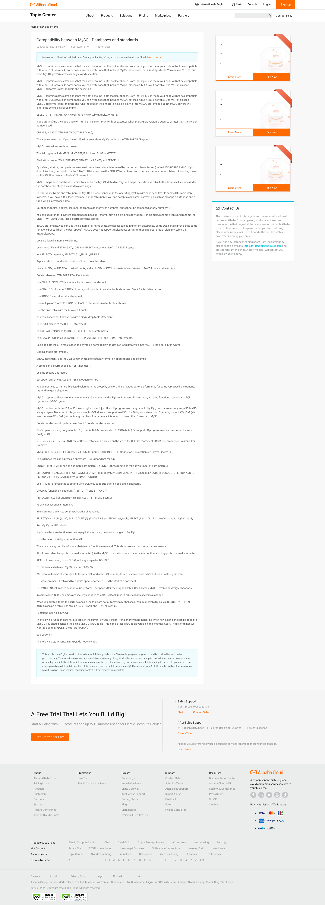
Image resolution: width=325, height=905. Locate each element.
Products (107, 15)
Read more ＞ (154, 57)
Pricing (143, 15)
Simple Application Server (92, 783)
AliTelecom (170, 882)
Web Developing (169, 854)
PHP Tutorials (213, 854)
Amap (181, 882)
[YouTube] (277, 795)
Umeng (200, 882)
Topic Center (75, 854)
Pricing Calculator (175, 809)
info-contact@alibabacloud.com (263, 245)
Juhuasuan (89, 882)
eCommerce (179, 842)
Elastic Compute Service (82, 842)
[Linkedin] (261, 795)
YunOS (158, 882)
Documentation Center (222, 778)
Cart (238, 4)
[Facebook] (253, 795)
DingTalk (219, 882)
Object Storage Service (151, 842)
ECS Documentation (100, 848)
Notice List (119, 876)
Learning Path (196, 848)
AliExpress (103, 882)
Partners (183, 15)
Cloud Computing (101, 854)
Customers (40, 793)
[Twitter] (269, 795)
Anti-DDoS (124, 842)
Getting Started (130, 799)
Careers (35, 876)
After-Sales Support (176, 788)
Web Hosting (201, 842)
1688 (130, 882)
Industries (125, 854)
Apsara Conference (45, 809)
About (90, 15)
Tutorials (192, 854)
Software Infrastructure (166, 848)
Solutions (126, 15)
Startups (39, 804)
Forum (169, 804)
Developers (145, 854)
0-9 (202, 859)
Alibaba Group (39, 882)
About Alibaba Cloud (46, 778)
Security (221, 842)
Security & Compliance (222, 788)
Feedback (171, 799)
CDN (107, 842)
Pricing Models (42, 783)
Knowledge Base (131, 783)
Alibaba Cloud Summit (46, 814)
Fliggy (149, 882)
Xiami (209, 882)
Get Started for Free (50, 737)
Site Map (214, 804)
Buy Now (272, 77)
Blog (124, 804)
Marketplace (163, 15)
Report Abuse (173, 793)
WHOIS (213, 799)
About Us (55, 876)
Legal (100, 876)
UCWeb (190, 882)
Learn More (234, 77)
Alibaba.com (118, 882)
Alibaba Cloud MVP (220, 783)
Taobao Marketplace (61, 882)
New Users (219, 848)
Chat (180, 712)
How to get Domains (132, 848)
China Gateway (130, 788)
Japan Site (74, 848)
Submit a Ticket (174, 783)
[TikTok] (285, 795)
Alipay (229, 882)
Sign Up (286, 4)
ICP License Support (133, 793)
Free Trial (82, 778)
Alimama (139, 882)
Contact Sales (284, 15)
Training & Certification (134, 814)
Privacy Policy (79, 876)
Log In (267, 4)
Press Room (216, 793)
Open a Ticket (185, 733)
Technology (128, 778)
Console (252, 4)
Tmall (77, 882)
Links (138, 876)
